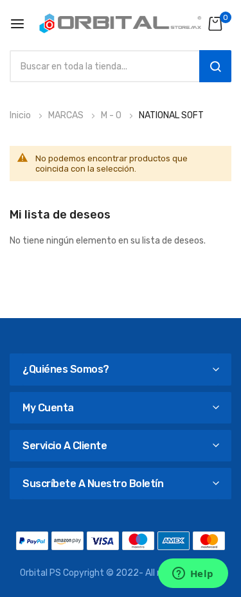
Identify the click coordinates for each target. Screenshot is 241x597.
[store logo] (120, 23)
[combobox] (101, 66)
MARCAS (66, 115)
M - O (112, 115)
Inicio (21, 115)
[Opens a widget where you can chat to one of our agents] (192, 574)
